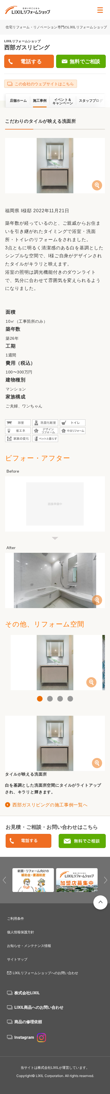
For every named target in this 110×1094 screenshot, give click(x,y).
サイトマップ (17, 959)
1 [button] (40, 699)
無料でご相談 (85, 61)
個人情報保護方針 (20, 932)
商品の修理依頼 (28, 1021)
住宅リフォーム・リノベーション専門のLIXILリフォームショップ (57, 27)
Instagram (24, 1037)
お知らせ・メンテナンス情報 (29, 946)
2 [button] (50, 699)
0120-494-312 (28, 841)
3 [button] (60, 699)
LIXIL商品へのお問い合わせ (38, 1007)
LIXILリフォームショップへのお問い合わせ (45, 973)
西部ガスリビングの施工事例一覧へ (49, 804)
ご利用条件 (15, 918)
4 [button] (70, 699)
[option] (55, 662)
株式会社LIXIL (27, 992)
